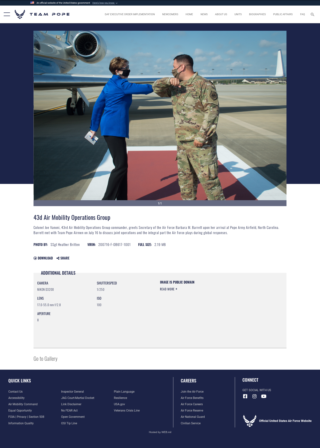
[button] (105, 3)
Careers (188, 380)
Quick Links (19, 380)
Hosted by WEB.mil (160, 432)
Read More (168, 289)
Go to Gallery (45, 358)
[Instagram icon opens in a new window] (254, 396)
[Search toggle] (313, 14)
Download (45, 258)
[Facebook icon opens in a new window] (245, 396)
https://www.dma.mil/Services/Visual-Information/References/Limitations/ (203, 312)
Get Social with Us (256, 390)
